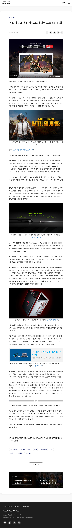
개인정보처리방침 (7, 506)
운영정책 (17, 506)
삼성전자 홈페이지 (52, 320)
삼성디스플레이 (13, 449)
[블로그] (54, 32)
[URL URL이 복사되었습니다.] (61, 32)
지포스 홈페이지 (36, 238)
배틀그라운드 (28, 453)
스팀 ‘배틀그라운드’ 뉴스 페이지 (23, 150)
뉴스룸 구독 (26, 506)
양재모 (35, 449)
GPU (52, 449)
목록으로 (36, 465)
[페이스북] (47, 32)
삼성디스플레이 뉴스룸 (25, 449)
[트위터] (50, 32)
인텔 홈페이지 (38, 366)
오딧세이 (12, 453)
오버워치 (20, 453)
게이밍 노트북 (44, 449)
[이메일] (58, 32)
